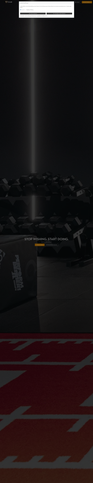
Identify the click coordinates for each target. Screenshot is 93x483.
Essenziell (22, 9)
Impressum (45, 15)
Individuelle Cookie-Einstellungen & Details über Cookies (29, 15)
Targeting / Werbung (29, 9)
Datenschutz (41, 15)
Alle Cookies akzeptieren (33, 13)
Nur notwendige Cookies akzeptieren (59, 13)
